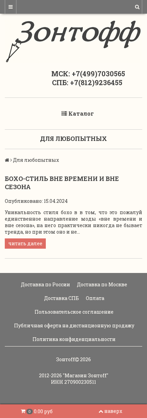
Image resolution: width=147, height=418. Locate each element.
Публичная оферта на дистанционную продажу (73, 325)
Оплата (94, 298)
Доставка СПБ (61, 298)
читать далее (25, 243)
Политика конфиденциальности (73, 339)
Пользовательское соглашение (73, 312)
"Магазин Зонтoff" (85, 375)
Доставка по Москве (101, 284)
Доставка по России (45, 284)
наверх (113, 411)
